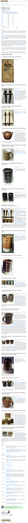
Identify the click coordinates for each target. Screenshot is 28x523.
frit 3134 (17, 112)
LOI (2, 25)
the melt (14, 226)
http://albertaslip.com (9, 478)
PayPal (3, 508)
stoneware (16, 215)
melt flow (16, 113)
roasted (9, 333)
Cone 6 (10, 481)
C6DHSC (23, 211)
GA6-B (25, 321)
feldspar (2, 327)
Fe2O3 (2, 22)
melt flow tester (17, 91)
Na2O (2, 15)
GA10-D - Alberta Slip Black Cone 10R (11, 498)
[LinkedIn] (3, 512)
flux (22, 151)
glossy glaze (19, 42)
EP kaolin (17, 327)
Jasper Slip (7, 453)
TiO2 (2, 17)
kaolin (23, 323)
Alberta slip (3, 35)
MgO (2, 16)
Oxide (3, 12)
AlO (5, 326)
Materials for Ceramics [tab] (5, 3)
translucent (17, 153)
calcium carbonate (17, 222)
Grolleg (18, 328)
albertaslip (17, 41)
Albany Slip (5, 31)
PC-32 (17, 398)
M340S (16, 399)
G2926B (23, 399)
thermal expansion (17, 238)
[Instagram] (5, 512)
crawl (15, 299)
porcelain (20, 153)
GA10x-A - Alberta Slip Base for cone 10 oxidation (13, 491)
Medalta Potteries (17, 133)
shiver (23, 239)
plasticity (4, 47)
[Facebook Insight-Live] (2, 512)
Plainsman (2, 40)
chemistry (16, 98)
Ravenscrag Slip (8, 455)
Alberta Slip (3, 32)
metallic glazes (17, 361)
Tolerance (15, 12)
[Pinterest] (4, 512)
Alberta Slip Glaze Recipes (9, 469)
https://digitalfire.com (4, 521)
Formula (11, 12)
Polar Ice (19, 152)
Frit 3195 (23, 416)
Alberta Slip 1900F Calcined (10, 462)
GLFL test (18, 90)
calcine (5, 38)
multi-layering (13, 349)
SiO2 (2, 21)
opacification (4, 286)
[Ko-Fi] (6, 512)
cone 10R (20, 94)
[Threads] (1, 512)
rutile (18, 282)
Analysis (7, 12)
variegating (16, 284)
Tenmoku (16, 95)
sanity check (16, 321)
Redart (23, 221)
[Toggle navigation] (26, 1)
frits (7, 451)
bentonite (11, 476)
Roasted (16, 432)
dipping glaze (24, 295)
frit (25, 417)
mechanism (19, 284)
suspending (15, 47)
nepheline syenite (18, 223)
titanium (2, 287)
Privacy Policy (3, 522)
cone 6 (19, 113)
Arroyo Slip (7, 467)
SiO (7, 326)
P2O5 (2, 20)
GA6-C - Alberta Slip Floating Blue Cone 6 (12, 484)
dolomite (22, 222)
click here (16, 59)
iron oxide (22, 219)
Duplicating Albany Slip (9, 445)
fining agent (18, 423)
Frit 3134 (20, 151)
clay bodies (17, 240)
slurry (10, 451)
